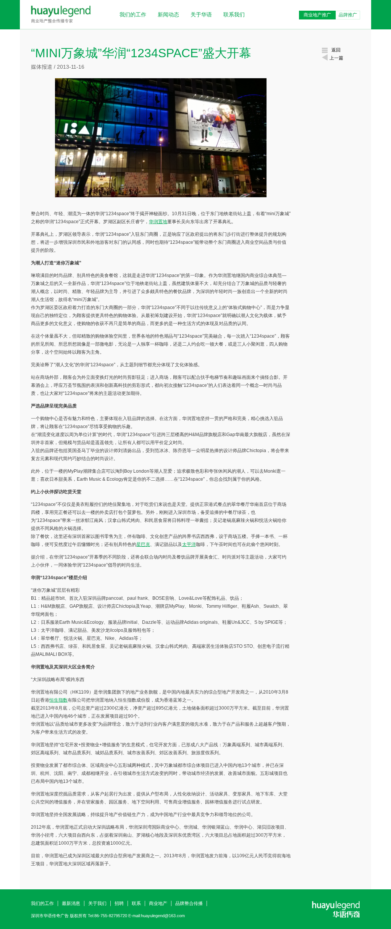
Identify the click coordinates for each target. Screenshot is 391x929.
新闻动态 (168, 14)
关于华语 (201, 14)
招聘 (119, 903)
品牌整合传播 (189, 903)
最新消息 (71, 903)
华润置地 (158, 221)
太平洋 (189, 544)
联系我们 (234, 14)
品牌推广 (348, 15)
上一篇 (336, 58)
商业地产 (158, 903)
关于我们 (97, 903)
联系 (136, 903)
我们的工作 (133, 14)
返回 (336, 50)
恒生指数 (58, 700)
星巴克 (143, 544)
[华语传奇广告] (61, 22)
